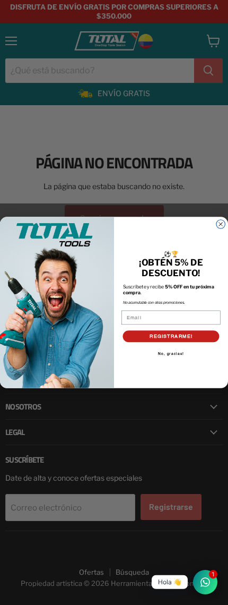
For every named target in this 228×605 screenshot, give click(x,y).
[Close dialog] (220, 224)
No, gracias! (171, 354)
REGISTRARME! (171, 335)
